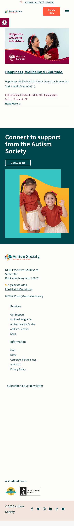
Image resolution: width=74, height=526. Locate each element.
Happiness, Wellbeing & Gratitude (34, 71)
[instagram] (44, 509)
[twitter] (38, 509)
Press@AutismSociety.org (28, 296)
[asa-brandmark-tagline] (13, 11)
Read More (11, 103)
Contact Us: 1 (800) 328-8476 (39, 2)
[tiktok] (56, 509)
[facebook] (32, 509)
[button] (4, 22)
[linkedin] (50, 509)
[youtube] (63, 509)
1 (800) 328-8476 (17, 285)
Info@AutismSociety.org (18, 289)
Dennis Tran (13, 94)
